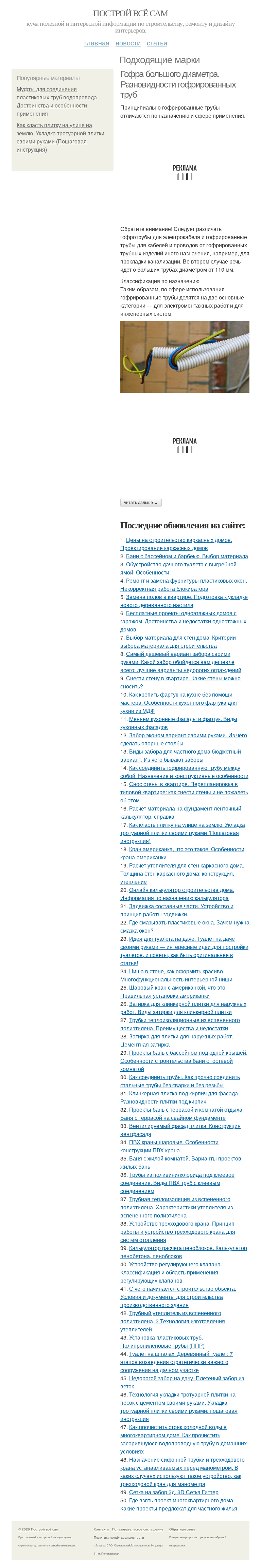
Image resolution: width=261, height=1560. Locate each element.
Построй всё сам (130, 13)
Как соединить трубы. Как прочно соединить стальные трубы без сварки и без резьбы (180, 1081)
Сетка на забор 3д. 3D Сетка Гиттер (174, 1492)
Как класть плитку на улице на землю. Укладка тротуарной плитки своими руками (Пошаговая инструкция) (182, 833)
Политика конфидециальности (119, 1537)
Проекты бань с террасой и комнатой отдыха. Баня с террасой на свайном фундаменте (182, 1114)
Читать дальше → (141, 502)
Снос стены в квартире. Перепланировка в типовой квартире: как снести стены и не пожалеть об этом (184, 792)
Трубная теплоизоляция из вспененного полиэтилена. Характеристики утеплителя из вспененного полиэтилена (176, 1207)
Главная (96, 42)
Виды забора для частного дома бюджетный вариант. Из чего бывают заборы (180, 755)
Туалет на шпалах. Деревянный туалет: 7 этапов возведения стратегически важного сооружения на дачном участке (176, 1362)
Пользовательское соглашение (137, 1529)
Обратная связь (182, 1529)
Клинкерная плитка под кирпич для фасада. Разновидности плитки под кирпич (179, 1097)
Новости (128, 42)
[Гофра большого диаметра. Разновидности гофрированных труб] (184, 357)
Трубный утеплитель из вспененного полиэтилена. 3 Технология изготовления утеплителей (172, 1321)
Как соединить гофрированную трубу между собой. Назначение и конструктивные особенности (184, 772)
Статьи (157, 42)
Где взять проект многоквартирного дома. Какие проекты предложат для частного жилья (178, 1504)
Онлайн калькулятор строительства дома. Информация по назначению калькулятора (177, 894)
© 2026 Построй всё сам (38, 1529)
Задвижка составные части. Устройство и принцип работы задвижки (176, 910)
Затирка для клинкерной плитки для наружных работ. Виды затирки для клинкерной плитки (183, 1008)
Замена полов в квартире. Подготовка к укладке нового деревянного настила (184, 601)
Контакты (101, 1529)
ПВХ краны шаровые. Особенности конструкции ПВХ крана (169, 1146)
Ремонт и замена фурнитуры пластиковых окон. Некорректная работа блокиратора (183, 584)
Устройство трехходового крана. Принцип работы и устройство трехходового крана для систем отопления (177, 1232)
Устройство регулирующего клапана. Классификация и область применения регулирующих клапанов (171, 1272)
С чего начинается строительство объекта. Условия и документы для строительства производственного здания (178, 1297)
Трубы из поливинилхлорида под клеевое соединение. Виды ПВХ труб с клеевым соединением (177, 1183)
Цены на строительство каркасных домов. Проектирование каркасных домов (176, 544)
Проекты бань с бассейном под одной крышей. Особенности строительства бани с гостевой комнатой (183, 1061)
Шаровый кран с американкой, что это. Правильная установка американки (173, 991)
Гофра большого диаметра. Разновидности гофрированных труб (178, 84)
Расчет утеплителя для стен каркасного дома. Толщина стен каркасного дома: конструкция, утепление (182, 873)
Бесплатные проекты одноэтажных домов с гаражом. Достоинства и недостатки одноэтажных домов (183, 621)
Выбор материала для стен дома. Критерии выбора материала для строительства (178, 641)
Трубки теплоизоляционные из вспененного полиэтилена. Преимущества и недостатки (180, 1024)
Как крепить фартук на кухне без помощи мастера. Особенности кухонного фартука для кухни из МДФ (178, 702)
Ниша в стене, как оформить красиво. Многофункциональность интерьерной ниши (176, 975)
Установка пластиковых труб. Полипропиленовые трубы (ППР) (162, 1341)
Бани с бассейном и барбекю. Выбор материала (187, 556)
